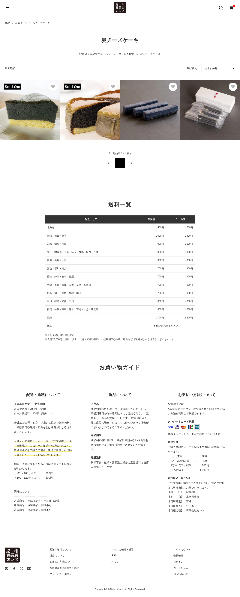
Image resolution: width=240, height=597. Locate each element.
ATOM (115, 561)
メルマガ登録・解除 (123, 549)
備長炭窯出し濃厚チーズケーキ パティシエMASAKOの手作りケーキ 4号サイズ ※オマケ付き (90, 105)
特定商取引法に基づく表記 (64, 567)
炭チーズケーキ (41, 23)
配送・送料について (61, 549)
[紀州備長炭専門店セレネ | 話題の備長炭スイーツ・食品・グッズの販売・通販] (120, 7)
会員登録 (178, 555)
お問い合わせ (180, 574)
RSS (114, 555)
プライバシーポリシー (62, 574)
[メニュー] (7, 7)
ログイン (178, 561)
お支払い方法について (62, 561)
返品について (57, 555)
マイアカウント (181, 549)
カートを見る (180, 567)
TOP (7, 23)
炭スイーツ (21, 23)
